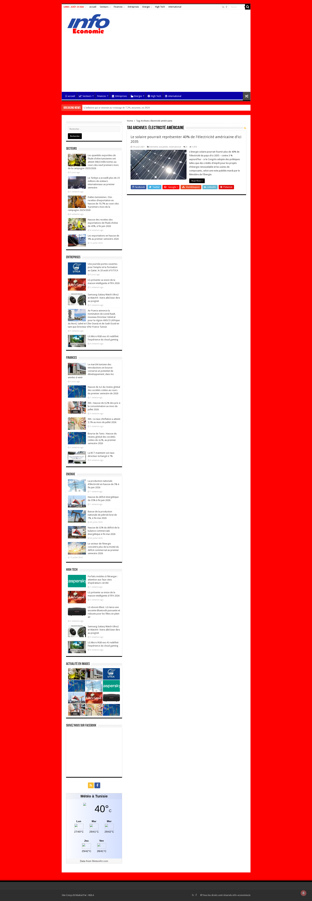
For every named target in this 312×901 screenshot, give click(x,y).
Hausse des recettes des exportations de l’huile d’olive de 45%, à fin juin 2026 (103, 222)
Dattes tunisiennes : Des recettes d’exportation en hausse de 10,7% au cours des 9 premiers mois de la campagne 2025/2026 (93, 203)
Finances (118, 7)
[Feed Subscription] (245, 128)
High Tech (160, 7)
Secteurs (104, 7)
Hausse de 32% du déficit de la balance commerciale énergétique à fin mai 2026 (103, 530)
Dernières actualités (158, 147)
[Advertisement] (156, 61)
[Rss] (223, 7)
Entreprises (133, 7)
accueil (92, 7)
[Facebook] (226, 7)
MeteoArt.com (100, 861)
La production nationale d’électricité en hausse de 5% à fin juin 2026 (103, 484)
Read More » (197, 181)
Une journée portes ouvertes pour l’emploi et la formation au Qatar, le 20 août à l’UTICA (103, 267)
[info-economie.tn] (87, 23)
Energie (146, 7)
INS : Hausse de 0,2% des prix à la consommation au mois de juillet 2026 (104, 406)
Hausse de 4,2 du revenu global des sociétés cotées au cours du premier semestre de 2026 (104, 390)
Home (130, 120)
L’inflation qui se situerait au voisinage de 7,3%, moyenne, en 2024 (117, 107)
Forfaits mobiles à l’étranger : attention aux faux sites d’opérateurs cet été (103, 579)
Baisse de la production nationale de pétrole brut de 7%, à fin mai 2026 (102, 514)
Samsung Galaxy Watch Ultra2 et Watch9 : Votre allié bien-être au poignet (104, 297)
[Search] (247, 7)
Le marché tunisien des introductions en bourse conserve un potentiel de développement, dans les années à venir (91, 371)
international (174, 7)
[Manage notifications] (303, 893)
